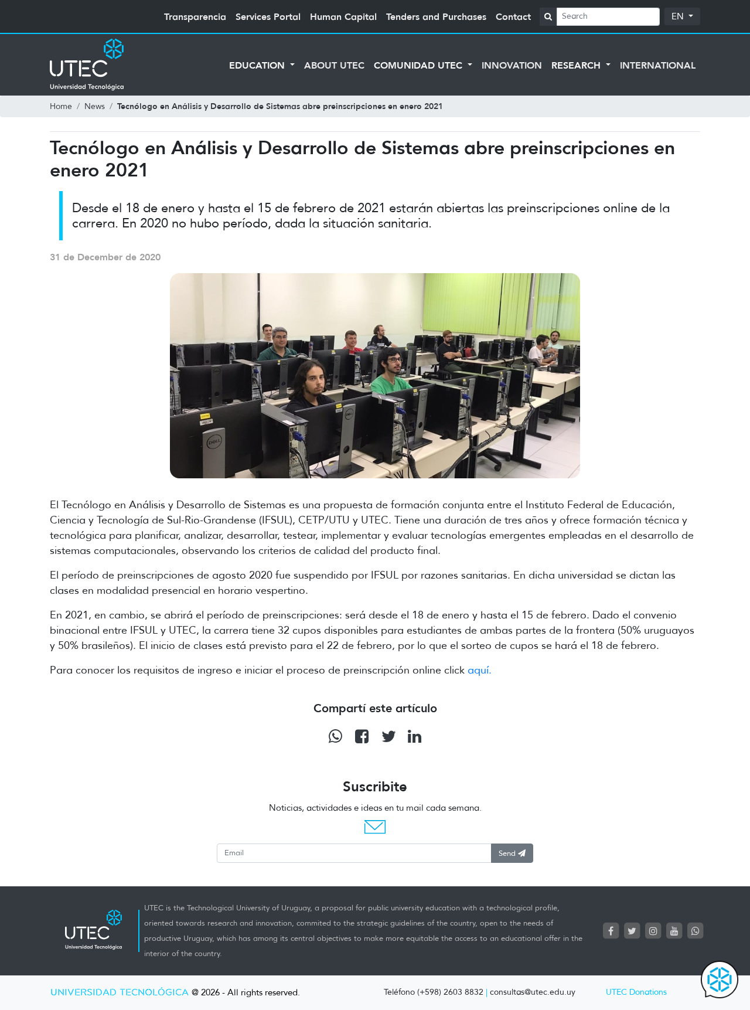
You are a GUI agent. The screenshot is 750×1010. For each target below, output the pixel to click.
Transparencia (195, 16)
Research (577, 65)
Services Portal (268, 16)
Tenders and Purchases (436, 16)
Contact (513, 16)
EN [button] (678, 16)
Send (508, 853)
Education (258, 65)
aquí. (480, 670)
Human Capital (343, 16)
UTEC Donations (636, 992)
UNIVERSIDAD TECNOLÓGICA (119, 992)
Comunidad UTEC (419, 65)
